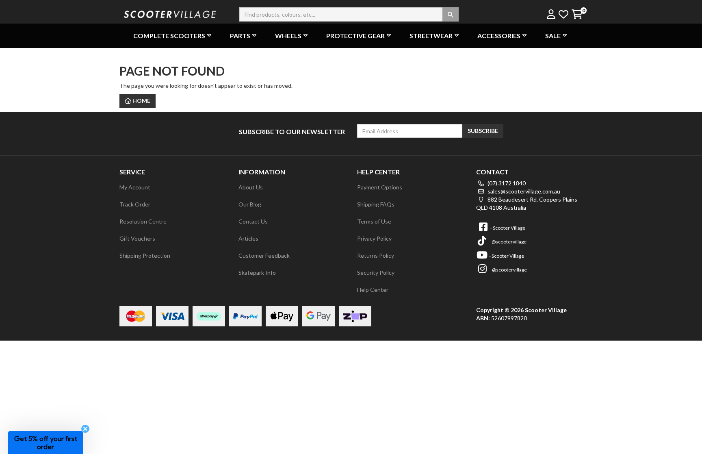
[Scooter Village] (170, 13)
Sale (553, 35)
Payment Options (379, 187)
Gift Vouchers (137, 238)
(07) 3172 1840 (506, 183)
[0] (577, 14)
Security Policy (375, 272)
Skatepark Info (257, 272)
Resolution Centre (143, 221)
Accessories (498, 35)
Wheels (288, 35)
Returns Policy (375, 255)
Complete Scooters (169, 35)
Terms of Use (374, 221)
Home (140, 100)
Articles (248, 238)
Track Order (134, 204)
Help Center (372, 289)
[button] (45, 442)
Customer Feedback (264, 255)
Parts (240, 35)
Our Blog (249, 204)
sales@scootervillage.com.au (523, 191)
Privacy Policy (374, 238)
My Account (134, 187)
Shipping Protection (144, 255)
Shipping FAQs (375, 204)
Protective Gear (355, 35)
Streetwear (431, 35)
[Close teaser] (85, 429)
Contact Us (253, 221)
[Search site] (450, 14)
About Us (250, 187)
